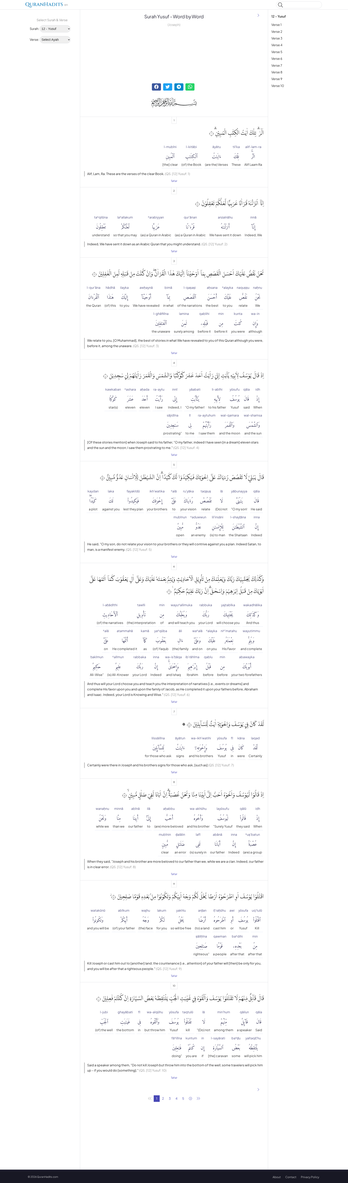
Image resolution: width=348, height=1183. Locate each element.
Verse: (34, 39)
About (277, 1177)
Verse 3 (276, 38)
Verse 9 (276, 79)
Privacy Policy (310, 1177)
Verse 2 (276, 32)
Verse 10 (277, 86)
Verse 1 (276, 25)
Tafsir (174, 180)
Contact (290, 1177)
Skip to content (5, 5)
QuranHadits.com (47, 1176)
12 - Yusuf (278, 16)
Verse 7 (276, 65)
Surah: (34, 29)
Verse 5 (276, 52)
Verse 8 (276, 72)
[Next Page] (258, 15)
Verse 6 (276, 59)
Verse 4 (276, 45)
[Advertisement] (52, 69)
